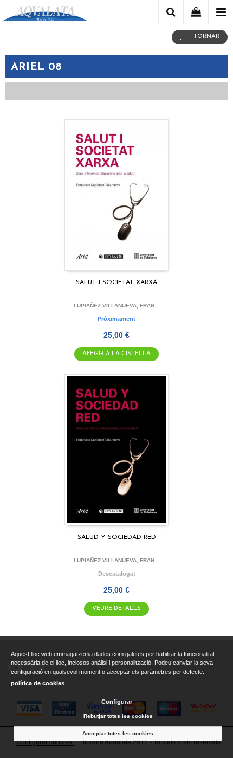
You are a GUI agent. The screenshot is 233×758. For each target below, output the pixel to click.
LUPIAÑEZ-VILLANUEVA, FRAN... (116, 306)
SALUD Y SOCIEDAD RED (116, 537)
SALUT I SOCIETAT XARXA (116, 282)
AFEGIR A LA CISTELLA (116, 354)
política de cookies (37, 683)
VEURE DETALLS (116, 609)
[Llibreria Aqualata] (45, 14)
